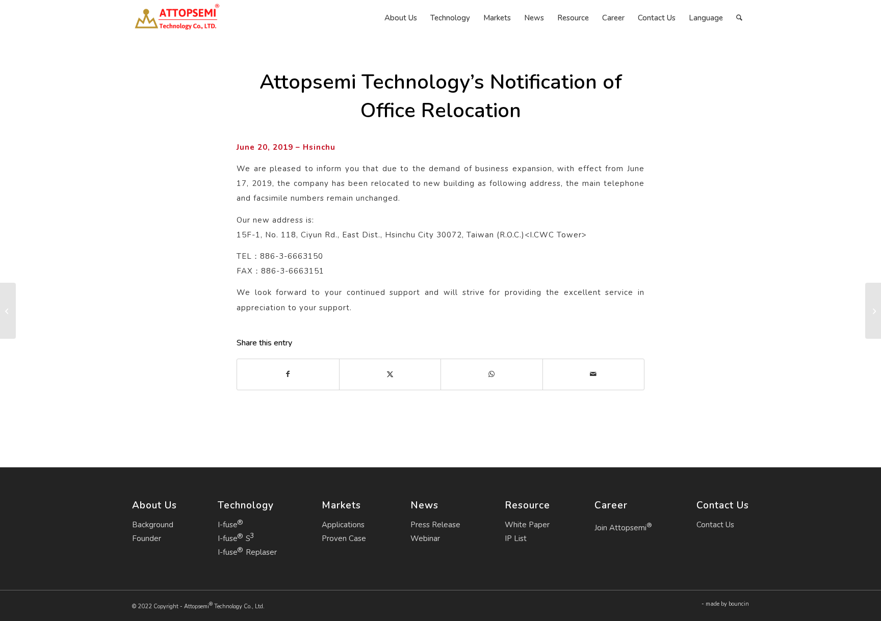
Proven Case (344, 538)
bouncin (739, 604)
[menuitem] (401, 18)
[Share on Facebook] (288, 374)
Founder (146, 538)
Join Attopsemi (623, 527)
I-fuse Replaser (247, 552)
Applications (343, 525)
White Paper (527, 525)
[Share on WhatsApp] (491, 374)
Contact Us (715, 525)
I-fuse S (234, 538)
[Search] (739, 18)
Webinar (425, 538)
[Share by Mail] (593, 374)
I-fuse (228, 525)
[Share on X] (390, 374)
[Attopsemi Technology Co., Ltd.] (176, 18)
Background (152, 525)
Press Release (435, 525)
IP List (516, 538)
